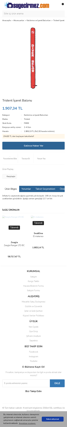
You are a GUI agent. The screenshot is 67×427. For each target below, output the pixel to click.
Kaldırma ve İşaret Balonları (36, 115)
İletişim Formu (33, 290)
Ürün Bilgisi (11, 189)
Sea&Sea (38, 233)
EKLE (57, 383)
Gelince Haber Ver (33, 145)
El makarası (38, 236)
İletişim (33, 276)
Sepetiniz (33, 340)
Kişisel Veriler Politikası (33, 315)
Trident (27, 119)
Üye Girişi (33, 331)
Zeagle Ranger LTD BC (14, 245)
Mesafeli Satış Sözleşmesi (33, 301)
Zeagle (14, 242)
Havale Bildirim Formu (33, 286)
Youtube (33, 361)
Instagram (33, 356)
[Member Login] (55, 5)
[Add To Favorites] (10, 158)
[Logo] (26, 5)
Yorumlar (26, 189)
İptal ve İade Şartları (33, 311)
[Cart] (61, 5)
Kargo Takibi (33, 281)
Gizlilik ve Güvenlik (33, 306)
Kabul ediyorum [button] (52, 419)
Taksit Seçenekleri (45, 189)
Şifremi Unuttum (33, 336)
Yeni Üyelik (33, 327)
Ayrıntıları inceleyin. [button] (27, 423)
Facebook (33, 351)
